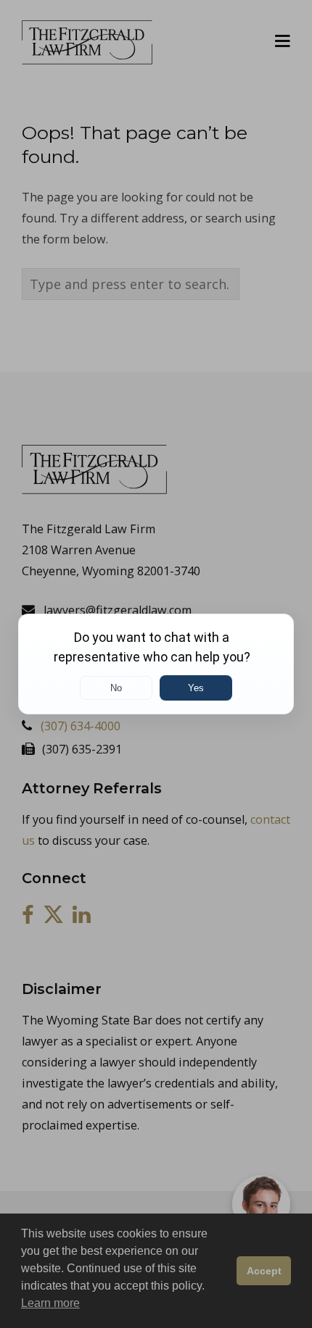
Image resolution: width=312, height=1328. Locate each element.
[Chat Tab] (156, 664)
